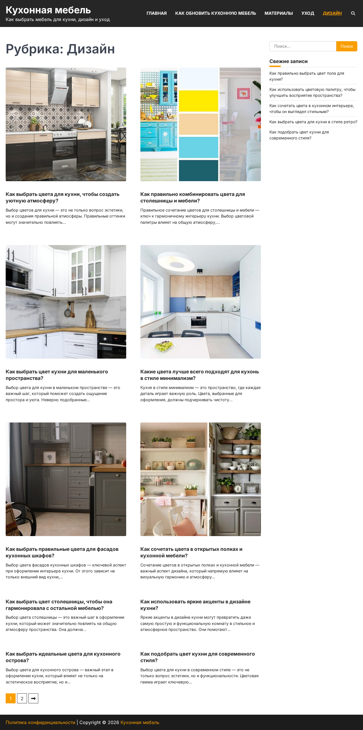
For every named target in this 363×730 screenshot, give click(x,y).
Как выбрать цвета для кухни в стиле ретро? (313, 121)
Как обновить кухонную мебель (215, 13)
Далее (33, 698)
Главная (157, 13)
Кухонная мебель (48, 10)
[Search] (353, 13)
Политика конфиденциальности (40, 722)
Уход (307, 13)
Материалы (279, 13)
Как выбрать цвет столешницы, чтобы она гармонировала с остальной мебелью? (59, 605)
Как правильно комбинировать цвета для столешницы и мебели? (192, 197)
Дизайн (332, 13)
